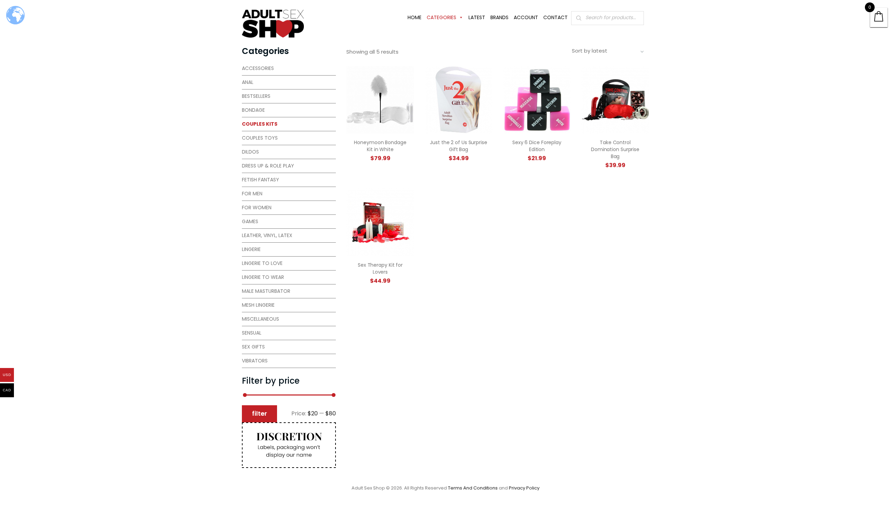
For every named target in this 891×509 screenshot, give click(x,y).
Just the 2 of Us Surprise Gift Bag (458, 146)
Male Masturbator (266, 291)
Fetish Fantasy (260, 179)
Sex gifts (253, 346)
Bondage (253, 110)
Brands (499, 17)
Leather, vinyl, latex (267, 235)
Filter (259, 413)
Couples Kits (259, 123)
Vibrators (255, 360)
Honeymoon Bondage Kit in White (380, 146)
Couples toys (260, 137)
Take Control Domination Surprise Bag (615, 149)
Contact (555, 17)
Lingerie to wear (263, 277)
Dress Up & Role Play (268, 165)
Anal (247, 82)
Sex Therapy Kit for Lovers (380, 268)
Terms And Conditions (473, 488)
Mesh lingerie (258, 305)
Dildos (250, 151)
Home (414, 17)
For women (256, 207)
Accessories (258, 68)
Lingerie (251, 249)
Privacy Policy (524, 488)
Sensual (251, 332)
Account (526, 17)
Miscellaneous (260, 318)
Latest (476, 17)
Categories (441, 17)
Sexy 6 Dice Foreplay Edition (536, 146)
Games (250, 221)
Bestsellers (256, 96)
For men (252, 193)
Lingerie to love (262, 263)
